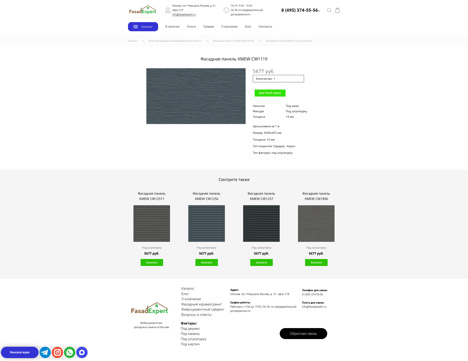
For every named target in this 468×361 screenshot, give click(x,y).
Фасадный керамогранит (201, 304)
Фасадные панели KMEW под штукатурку (289, 40)
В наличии (172, 26)
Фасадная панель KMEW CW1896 (316, 196)
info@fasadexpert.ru (184, 14)
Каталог (187, 288)
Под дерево (190, 328)
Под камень (190, 334)
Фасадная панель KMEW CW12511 (152, 196)
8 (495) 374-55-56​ (300, 10)
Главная (132, 40)
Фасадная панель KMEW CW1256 (206, 196)
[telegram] (45, 352)
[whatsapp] (69, 352)
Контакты (265, 26)
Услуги (191, 26)
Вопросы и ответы (196, 315)
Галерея (208, 26)
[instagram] (57, 352)
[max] (82, 352)
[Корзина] (337, 10)
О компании (229, 26)
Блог (248, 26)
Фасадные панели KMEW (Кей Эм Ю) (233, 40)
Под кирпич (190, 344)
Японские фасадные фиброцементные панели (175, 40)
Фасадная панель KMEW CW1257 (261, 196)
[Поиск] (329, 10)
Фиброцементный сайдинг (202, 309)
